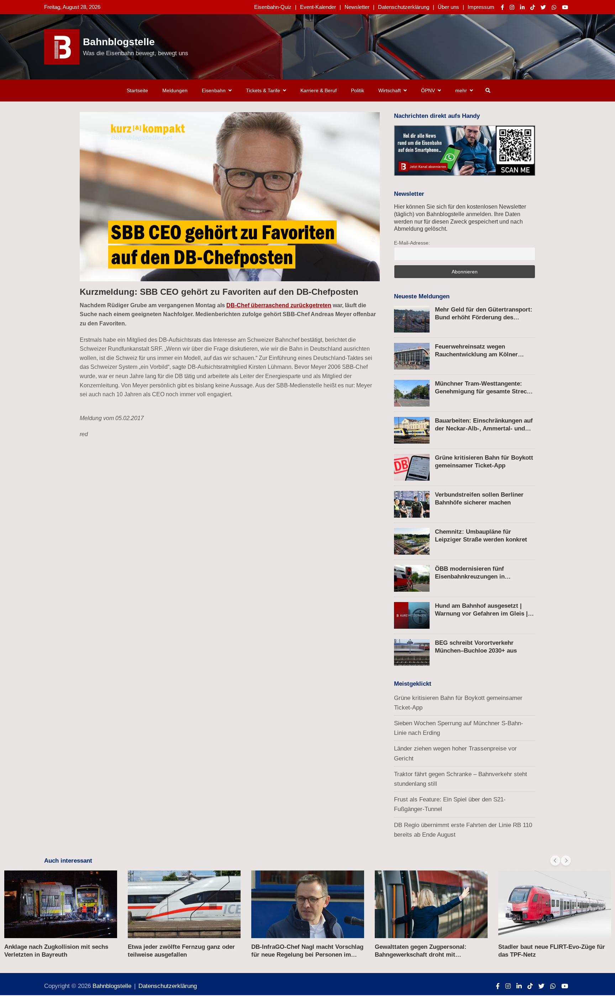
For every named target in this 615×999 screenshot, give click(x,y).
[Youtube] (565, 7)
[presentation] (555, 860)
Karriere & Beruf (318, 90)
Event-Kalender (318, 7)
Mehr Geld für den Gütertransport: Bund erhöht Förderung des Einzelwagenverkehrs (483, 317)
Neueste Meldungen (422, 296)
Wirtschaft (389, 90)
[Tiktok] (532, 7)
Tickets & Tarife (263, 90)
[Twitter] (543, 7)
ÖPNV (428, 90)
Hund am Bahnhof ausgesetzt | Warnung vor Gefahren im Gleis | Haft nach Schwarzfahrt (481, 613)
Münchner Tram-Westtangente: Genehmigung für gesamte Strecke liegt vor (484, 391)
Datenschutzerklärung (403, 7)
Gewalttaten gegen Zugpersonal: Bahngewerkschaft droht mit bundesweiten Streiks (421, 954)
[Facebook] (502, 7)
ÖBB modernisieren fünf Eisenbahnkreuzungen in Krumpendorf (470, 576)
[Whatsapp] (554, 7)
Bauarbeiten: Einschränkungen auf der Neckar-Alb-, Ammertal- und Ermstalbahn (484, 428)
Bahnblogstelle (119, 41)
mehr (461, 90)
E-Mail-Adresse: (412, 243)
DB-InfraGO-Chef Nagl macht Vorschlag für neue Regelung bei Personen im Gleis (307, 954)
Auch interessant (68, 860)
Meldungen (175, 90)
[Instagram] (512, 7)
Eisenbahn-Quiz (272, 7)
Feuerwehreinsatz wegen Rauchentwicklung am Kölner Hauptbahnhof (476, 354)
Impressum (481, 7)
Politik (357, 90)
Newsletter (357, 7)
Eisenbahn (214, 90)
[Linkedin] (522, 7)
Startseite (137, 90)
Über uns (448, 7)
